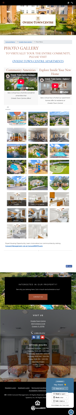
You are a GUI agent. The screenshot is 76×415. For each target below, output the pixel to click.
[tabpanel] (38, 175)
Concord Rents (10, 42)
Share (69, 266)
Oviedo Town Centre (25, 42)
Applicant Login (24, 388)
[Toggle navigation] (3, 3)
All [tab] (8, 107)
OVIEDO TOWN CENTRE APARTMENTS (38, 61)
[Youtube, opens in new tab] (42, 337)
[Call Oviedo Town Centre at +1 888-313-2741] (72, 3)
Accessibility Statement (37, 391)
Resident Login (10, 388)
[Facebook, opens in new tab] (34, 337)
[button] (68, 3)
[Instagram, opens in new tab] (38, 337)
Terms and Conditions (39, 388)
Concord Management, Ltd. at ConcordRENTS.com (24, 246)
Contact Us (38, 297)
